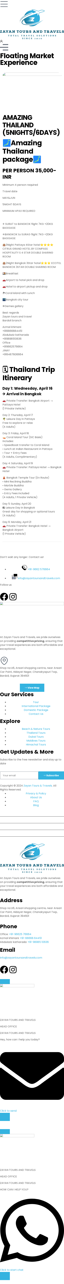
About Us (7, 826)
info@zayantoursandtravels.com (21, 958)
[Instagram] (13, 597)
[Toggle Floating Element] (5, 1117)
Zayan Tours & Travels (37, 786)
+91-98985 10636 (38, 942)
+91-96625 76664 (20, 934)
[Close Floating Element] (5, 981)
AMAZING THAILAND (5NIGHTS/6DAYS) (31, 125)
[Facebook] (4, 597)
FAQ (4, 833)
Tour (4, 813)
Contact (6, 840)
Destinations (9, 820)
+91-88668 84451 (31, 938)
